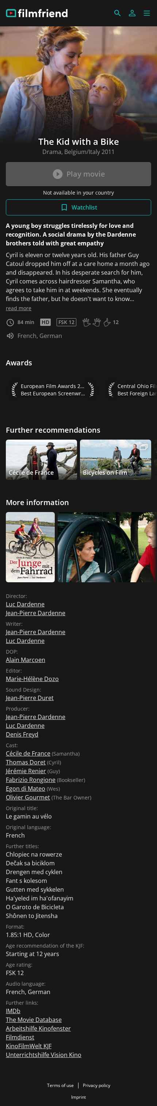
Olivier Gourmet (28, 797)
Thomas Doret (26, 762)
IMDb (13, 1011)
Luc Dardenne (25, 604)
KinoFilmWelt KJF (28, 1046)
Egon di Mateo (25, 789)
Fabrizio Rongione (30, 780)
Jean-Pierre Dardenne (35, 613)
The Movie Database (34, 1020)
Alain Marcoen (25, 660)
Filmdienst (20, 1037)
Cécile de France (28, 753)
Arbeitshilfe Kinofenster (38, 1028)
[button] (146, 13)
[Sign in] (132, 13)
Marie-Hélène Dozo (32, 679)
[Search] (117, 13)
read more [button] (18, 308)
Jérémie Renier (26, 771)
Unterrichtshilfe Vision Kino (43, 1055)
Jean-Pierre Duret (30, 698)
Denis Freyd (22, 734)
